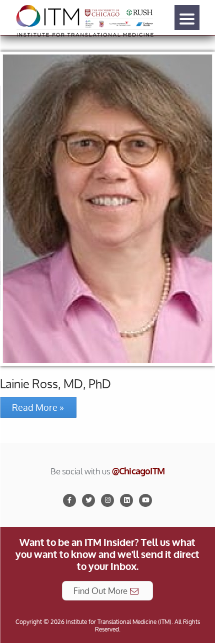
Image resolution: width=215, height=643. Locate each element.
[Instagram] (107, 500)
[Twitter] (88, 500)
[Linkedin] (126, 500)
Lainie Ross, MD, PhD (55, 383)
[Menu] (187, 17)
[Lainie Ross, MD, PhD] (107, 208)
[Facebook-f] (69, 500)
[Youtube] (145, 500)
